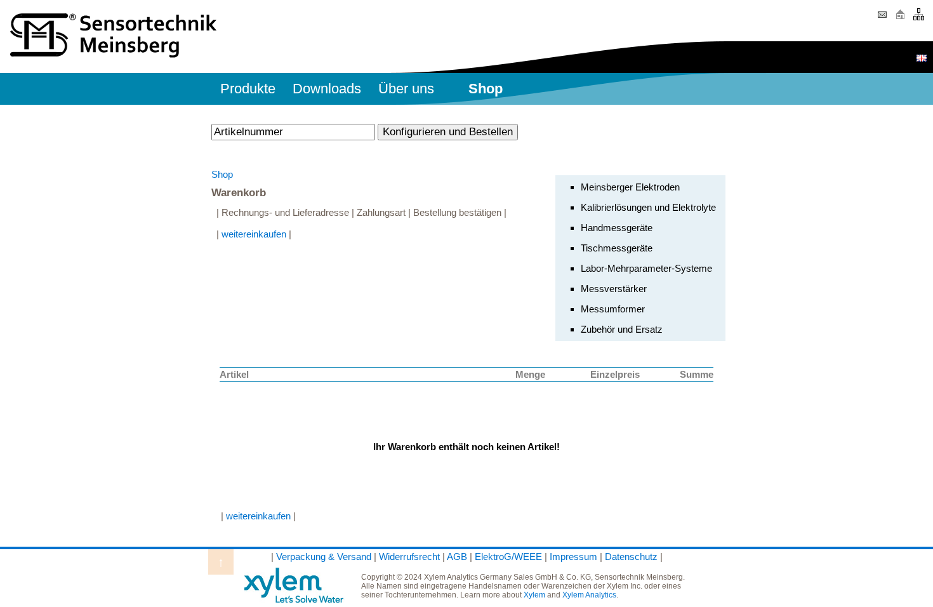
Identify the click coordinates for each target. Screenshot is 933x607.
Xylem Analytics (589, 594)
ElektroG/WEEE (508, 556)
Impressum (573, 556)
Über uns (406, 89)
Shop (222, 174)
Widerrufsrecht (409, 556)
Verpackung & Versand (323, 556)
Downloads (327, 89)
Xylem (534, 594)
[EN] (921, 58)
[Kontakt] (882, 18)
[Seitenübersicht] (919, 18)
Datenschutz (631, 556)
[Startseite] (900, 18)
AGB (457, 556)
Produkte (247, 89)
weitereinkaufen (254, 234)
